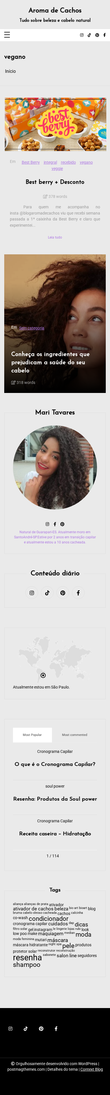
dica (45, 370)
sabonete (49, 955)
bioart (83, 908)
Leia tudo (55, 237)
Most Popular (32, 735)
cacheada (50, 913)
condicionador (48, 919)
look (85, 930)
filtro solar (20, 929)
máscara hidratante (30, 945)
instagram (43, 930)
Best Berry (31, 162)
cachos (64, 913)
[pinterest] (97, 35)
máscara (57, 940)
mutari (41, 940)
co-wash (20, 918)
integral (50, 162)
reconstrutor (46, 950)
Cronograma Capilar (55, 752)
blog (92, 909)
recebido (68, 162)
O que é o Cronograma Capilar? (55, 764)
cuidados (58, 924)
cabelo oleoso (32, 913)
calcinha (77, 913)
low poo (20, 934)
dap (71, 923)
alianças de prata (36, 904)
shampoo (26, 965)
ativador (56, 905)
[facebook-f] (104, 35)
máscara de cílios (36, 315)
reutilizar (21, 376)
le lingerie (60, 929)
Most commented (74, 735)
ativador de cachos (33, 909)
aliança (18, 904)
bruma (17, 913)
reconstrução (65, 950)
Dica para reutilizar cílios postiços (48, 345)
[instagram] (81, 35)
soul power (55, 786)
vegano (86, 162)
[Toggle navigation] (7, 35)
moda (83, 935)
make (39, 309)
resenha (27, 958)
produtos (83, 945)
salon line (67, 956)
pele (68, 946)
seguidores (87, 956)
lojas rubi (74, 929)
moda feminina (23, 939)
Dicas (25, 309)
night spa (55, 944)
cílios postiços (26, 370)
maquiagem (75, 370)
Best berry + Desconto (55, 182)
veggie (57, 168)
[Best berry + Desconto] (55, 124)
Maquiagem (58, 309)
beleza (61, 909)
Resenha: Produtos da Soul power (55, 799)
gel (30, 930)
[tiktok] (89, 35)
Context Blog (91, 1069)
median (69, 933)
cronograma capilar (30, 924)
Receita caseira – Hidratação (55, 834)
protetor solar (25, 951)
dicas (81, 924)
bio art (73, 908)
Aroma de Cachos (55, 11)
